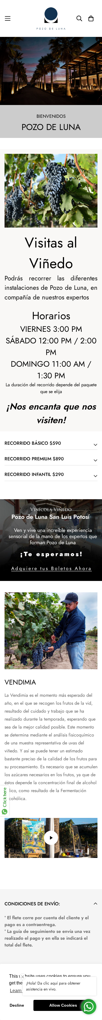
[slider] (27, 852)
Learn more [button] (21, 990)
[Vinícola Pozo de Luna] (51, 18)
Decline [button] (17, 1005)
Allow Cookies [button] (63, 1005)
